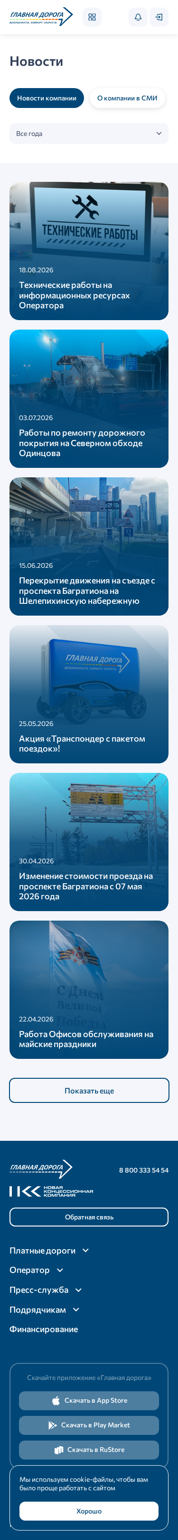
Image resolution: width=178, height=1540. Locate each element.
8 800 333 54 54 (144, 1170)
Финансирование (43, 1329)
